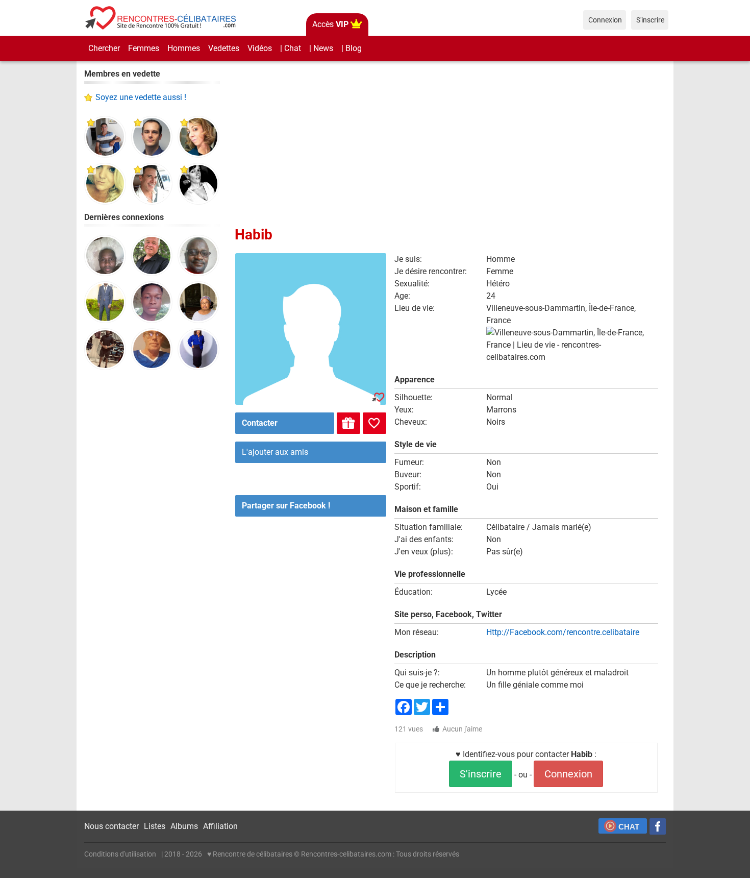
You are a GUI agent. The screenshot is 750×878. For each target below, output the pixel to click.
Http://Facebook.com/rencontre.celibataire (562, 632)
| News (321, 48)
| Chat (290, 48)
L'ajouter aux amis (275, 452)
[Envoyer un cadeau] (348, 423)
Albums (184, 826)
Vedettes (223, 48)
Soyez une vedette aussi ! (140, 97)
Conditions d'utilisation (120, 854)
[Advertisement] (151, 536)
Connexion (568, 774)
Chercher (104, 48)
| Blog (351, 48)
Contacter (260, 423)
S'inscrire (481, 774)
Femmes (143, 48)
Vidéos (259, 48)
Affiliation (220, 826)
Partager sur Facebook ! (286, 505)
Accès (330, 24)
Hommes (183, 48)
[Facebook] (657, 826)
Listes (154, 826)
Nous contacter (111, 826)
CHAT (628, 826)
